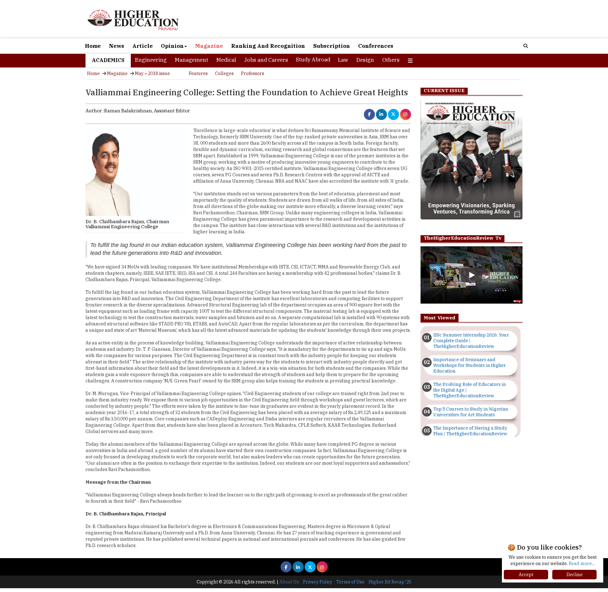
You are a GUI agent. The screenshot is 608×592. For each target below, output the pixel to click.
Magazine (209, 45)
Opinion (172, 45)
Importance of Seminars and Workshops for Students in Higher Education (469, 365)
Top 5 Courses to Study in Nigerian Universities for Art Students (470, 412)
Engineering (151, 59)
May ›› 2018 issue (152, 73)
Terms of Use (350, 582)
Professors (252, 73)
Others (391, 59)
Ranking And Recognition (268, 45)
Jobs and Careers (266, 59)
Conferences (375, 45)
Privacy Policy (317, 582)
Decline (575, 574)
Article (142, 45)
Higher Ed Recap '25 (390, 582)
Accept (526, 574)
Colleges (224, 73)
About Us (289, 582)
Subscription (331, 45)
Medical (226, 59)
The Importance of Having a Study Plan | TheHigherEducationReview (470, 431)
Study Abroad (313, 59)
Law (343, 59)
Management (191, 59)
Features (198, 73)
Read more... (582, 563)
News (116, 45)
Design (365, 59)
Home (93, 45)
